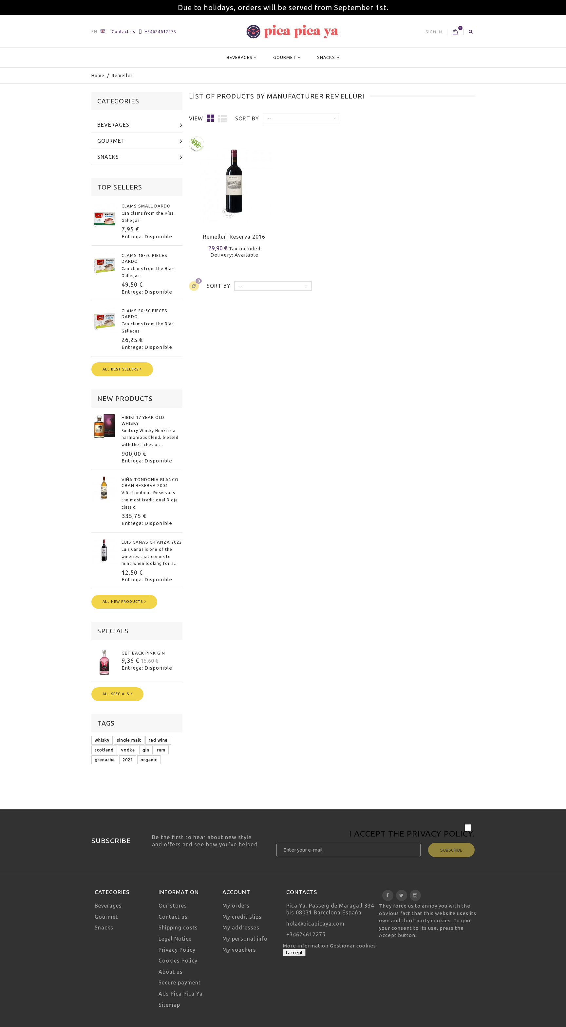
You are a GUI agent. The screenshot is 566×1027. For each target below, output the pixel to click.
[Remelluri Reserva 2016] (234, 179)
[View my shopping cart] (455, 32)
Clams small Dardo (146, 206)
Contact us (123, 31)
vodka (128, 750)
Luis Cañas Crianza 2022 (152, 542)
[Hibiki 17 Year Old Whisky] (104, 426)
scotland (104, 750)
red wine (158, 740)
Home (97, 75)
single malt (129, 740)
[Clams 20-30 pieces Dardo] (104, 320)
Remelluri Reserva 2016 (234, 237)
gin (145, 750)
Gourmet (284, 57)
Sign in (433, 31)
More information (306, 945)
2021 (128, 759)
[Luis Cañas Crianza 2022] (104, 551)
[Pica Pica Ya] (292, 32)
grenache (105, 759)
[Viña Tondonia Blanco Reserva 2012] (104, 488)
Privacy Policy (440, 833)
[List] (222, 118)
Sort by (247, 118)
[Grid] (210, 118)
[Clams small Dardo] (104, 215)
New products (125, 398)
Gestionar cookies (353, 945)
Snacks (326, 57)
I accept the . (412, 834)
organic (149, 759)
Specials (113, 631)
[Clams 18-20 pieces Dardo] (104, 264)
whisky (102, 740)
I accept (294, 952)
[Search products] (471, 31)
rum (161, 750)
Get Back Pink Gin (143, 653)
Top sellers (119, 187)
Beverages (240, 57)
